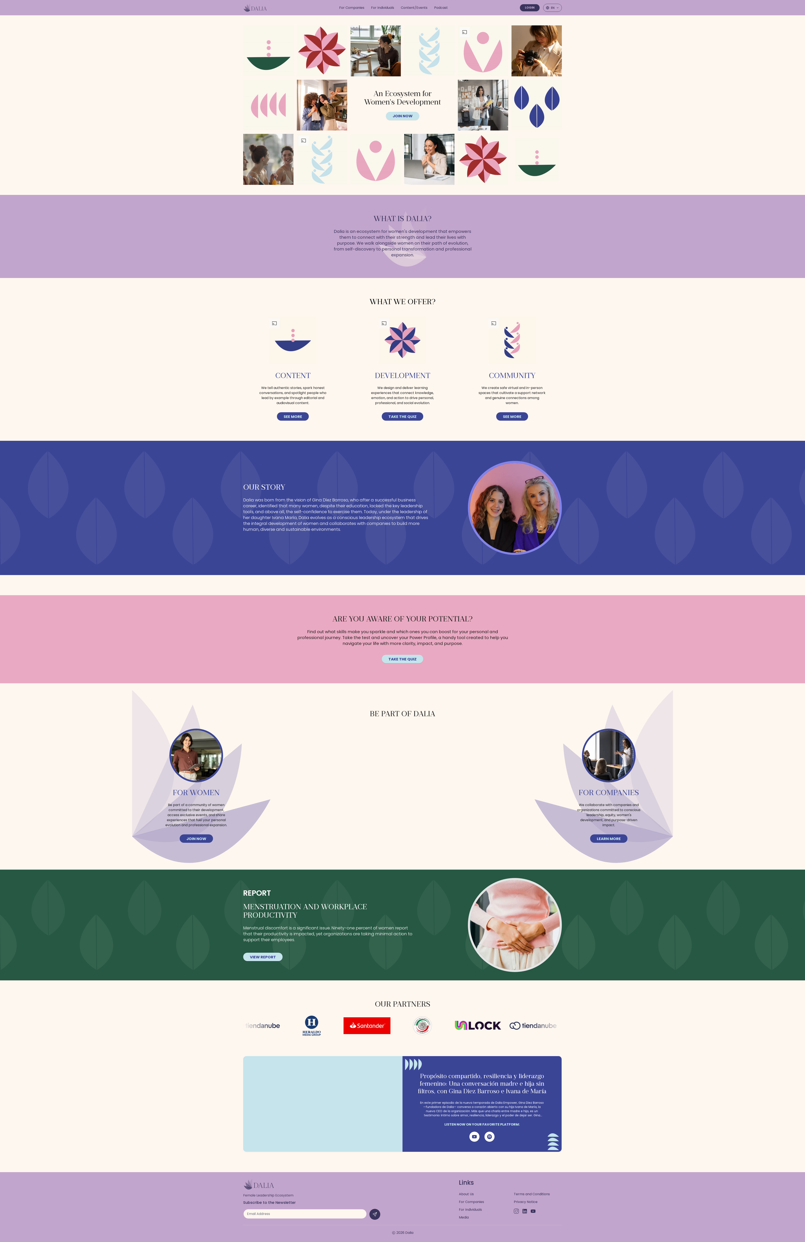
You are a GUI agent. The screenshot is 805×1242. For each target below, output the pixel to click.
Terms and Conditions (532, 1194)
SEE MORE (293, 416)
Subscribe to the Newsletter (269, 1202)
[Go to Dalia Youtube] (533, 1211)
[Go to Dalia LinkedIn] (524, 1211)
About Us (466, 1194)
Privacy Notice (526, 1201)
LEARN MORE (609, 838)
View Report (263, 957)
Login (530, 7)
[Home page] (255, 8)
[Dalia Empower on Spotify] (489, 1137)
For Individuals (470, 1209)
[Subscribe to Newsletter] (374, 1214)
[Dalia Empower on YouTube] (474, 1137)
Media (464, 1217)
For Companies (471, 1201)
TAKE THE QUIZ (402, 416)
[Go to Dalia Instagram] (516, 1211)
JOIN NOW (403, 116)
